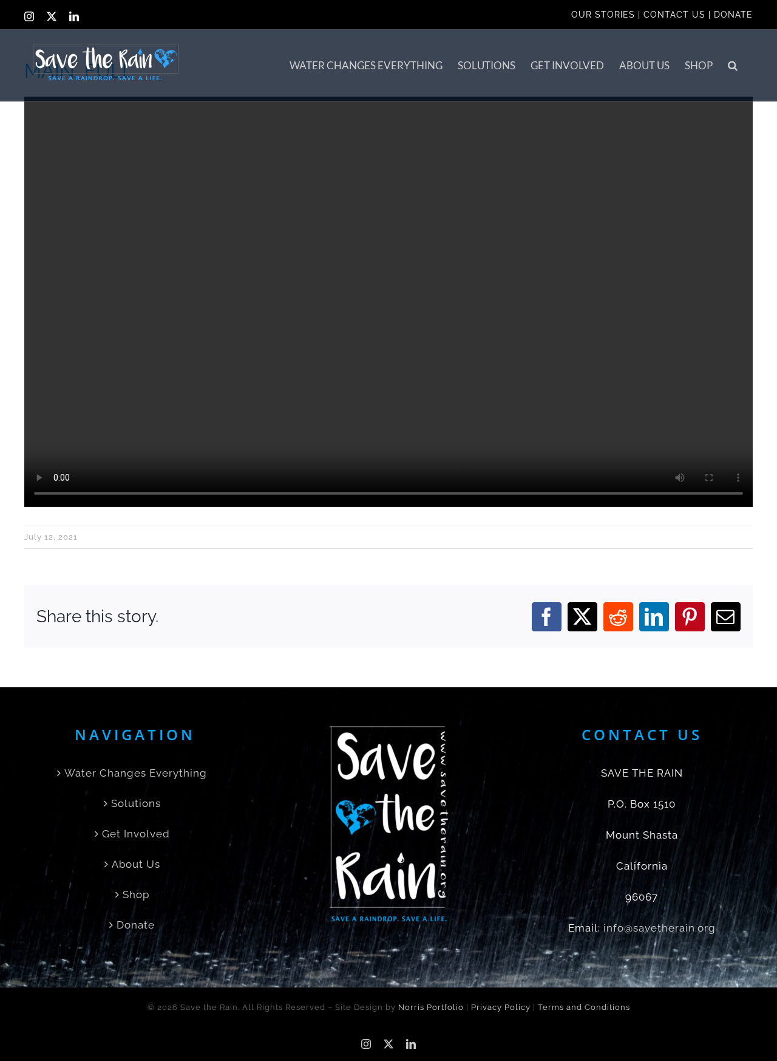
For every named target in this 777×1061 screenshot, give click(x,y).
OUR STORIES (603, 14)
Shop (136, 894)
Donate (136, 925)
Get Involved (136, 834)
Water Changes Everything (135, 773)
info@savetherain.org (659, 928)
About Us (136, 864)
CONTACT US (674, 14)
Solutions (136, 803)
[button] (733, 65)
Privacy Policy (501, 1007)
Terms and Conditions (584, 1007)
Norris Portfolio (431, 1007)
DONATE (733, 14)
